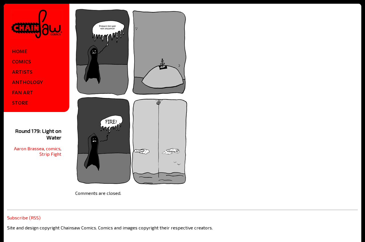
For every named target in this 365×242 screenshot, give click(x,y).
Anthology (27, 82)
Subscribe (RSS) (23, 217)
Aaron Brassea (29, 148)
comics (53, 148)
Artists (22, 72)
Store (20, 103)
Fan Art (22, 92)
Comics (21, 62)
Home (19, 51)
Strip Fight (50, 154)
